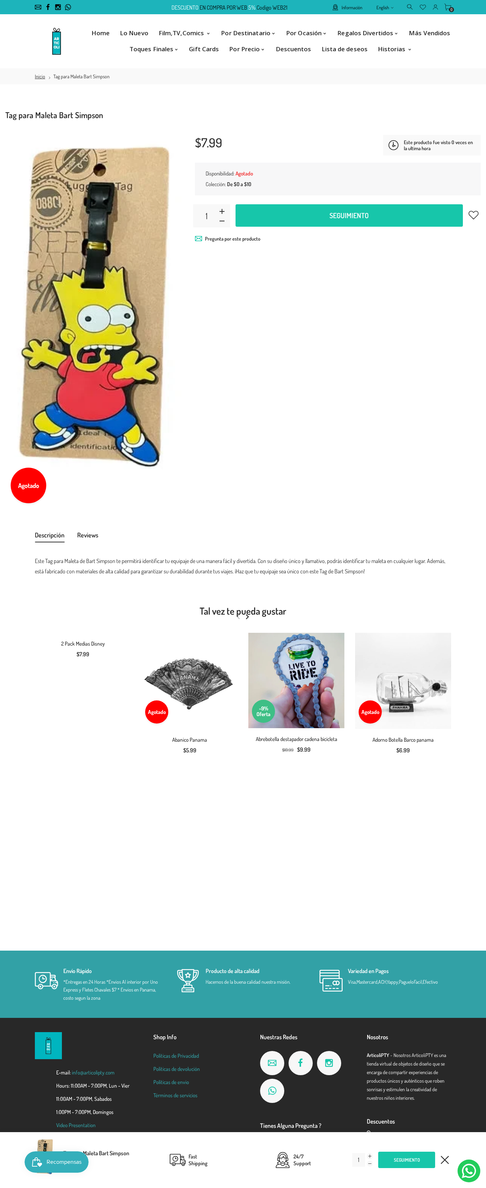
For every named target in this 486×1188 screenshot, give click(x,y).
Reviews (87, 535)
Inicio (40, 76)
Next (247, 616)
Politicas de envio (171, 1082)
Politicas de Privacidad (176, 1055)
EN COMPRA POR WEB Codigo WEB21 (229, 7)
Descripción (49, 535)
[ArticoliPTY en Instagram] (58, 7)
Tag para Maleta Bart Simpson (96, 1153)
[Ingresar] (435, 7)
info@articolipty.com (93, 1072)
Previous (238, 616)
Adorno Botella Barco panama (403, 739)
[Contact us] (469, 1171)
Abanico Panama (189, 739)
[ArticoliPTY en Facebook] (48, 7)
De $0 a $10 (239, 184)
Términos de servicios (175, 1095)
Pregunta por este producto (232, 239)
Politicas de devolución (176, 1069)
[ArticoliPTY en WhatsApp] (68, 7)
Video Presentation (76, 1125)
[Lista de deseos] (423, 7)
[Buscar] (410, 7)
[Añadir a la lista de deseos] (473, 215)
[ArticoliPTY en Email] (38, 7)
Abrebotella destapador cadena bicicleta (296, 739)
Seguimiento (349, 215)
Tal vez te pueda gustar (243, 611)
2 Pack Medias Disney (83, 643)
